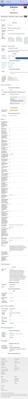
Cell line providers (4, 369)
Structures (16, 379)
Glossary (2, 382)
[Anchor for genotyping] (8, 341)
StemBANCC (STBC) (12, 55)
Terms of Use (16, 369)
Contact (15, 383)
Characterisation (22, 16)
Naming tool (16, 380)
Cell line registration (5, 380)
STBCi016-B (10, 37)
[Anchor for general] (6, 20)
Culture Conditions (17, 16)
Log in (2, 387)
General (2, 16)
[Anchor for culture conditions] (15, 306)
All (3, 363)
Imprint (15, 370)
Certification (3, 379)
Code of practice (17, 362)
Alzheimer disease (11, 41)
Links (15, 363)
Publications (3, 374)
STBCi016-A (10, 25)
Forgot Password (4, 390)
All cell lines (3, 362)
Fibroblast (11, 269)
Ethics (10, 16)
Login (26, 2)
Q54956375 (10, 67)
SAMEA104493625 (11, 62)
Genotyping (25, 16)
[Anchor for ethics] (5, 119)
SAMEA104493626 (13, 115)
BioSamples (4, 62)
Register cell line (4, 361)
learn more (18, 5)
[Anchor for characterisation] (14, 327)
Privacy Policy (17, 367)
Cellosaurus (4, 65)
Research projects (4, 370)
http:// (11, 351)
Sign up (2, 389)
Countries (3, 371)
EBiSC (9, 58)
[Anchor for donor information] (12, 85)
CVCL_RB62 (10, 65)
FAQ (2, 378)
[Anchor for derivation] (11, 264)
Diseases (3, 372)
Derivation (13, 16)
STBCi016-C (18, 37)
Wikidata (3, 67)
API (15, 382)
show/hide (3, 50)
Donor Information (6, 16)
